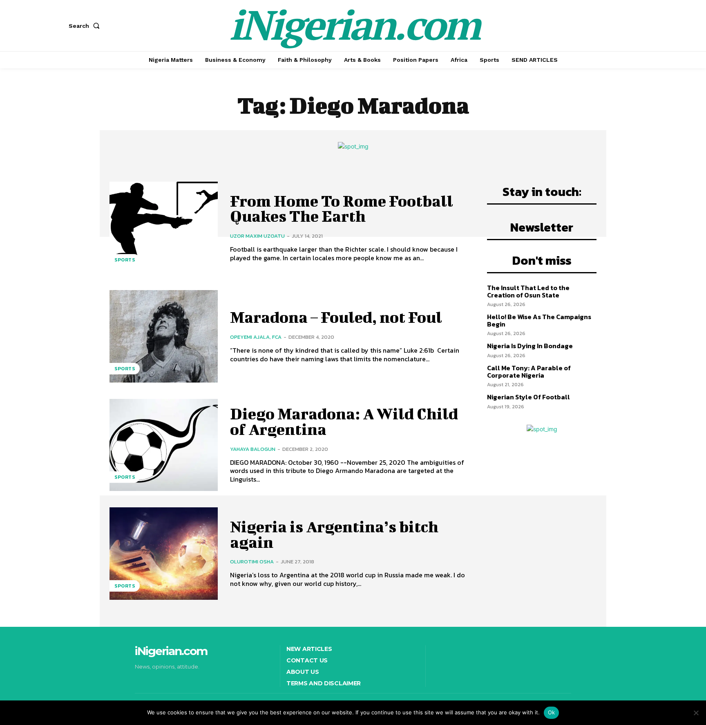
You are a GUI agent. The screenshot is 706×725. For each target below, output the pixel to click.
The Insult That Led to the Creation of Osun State (528, 291)
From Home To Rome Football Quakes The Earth (341, 208)
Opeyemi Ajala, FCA (256, 337)
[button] (86, 25)
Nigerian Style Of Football (528, 397)
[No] (696, 713)
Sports (124, 259)
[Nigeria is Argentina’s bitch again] (163, 553)
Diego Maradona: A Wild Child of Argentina (344, 421)
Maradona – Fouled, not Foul (336, 317)
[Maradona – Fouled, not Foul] (163, 336)
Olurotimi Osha (252, 561)
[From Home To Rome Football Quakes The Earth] (163, 228)
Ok (551, 712)
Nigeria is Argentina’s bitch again (334, 534)
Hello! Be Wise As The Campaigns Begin (539, 320)
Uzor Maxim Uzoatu (257, 236)
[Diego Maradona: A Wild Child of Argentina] (163, 445)
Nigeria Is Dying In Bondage (530, 346)
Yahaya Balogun (252, 449)
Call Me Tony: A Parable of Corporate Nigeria (529, 371)
